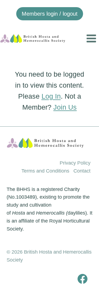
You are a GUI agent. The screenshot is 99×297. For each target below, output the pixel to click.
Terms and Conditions (45, 171)
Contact (81, 171)
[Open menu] (91, 38)
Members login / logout (50, 14)
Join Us (65, 107)
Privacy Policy (75, 163)
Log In (51, 96)
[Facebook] (82, 279)
